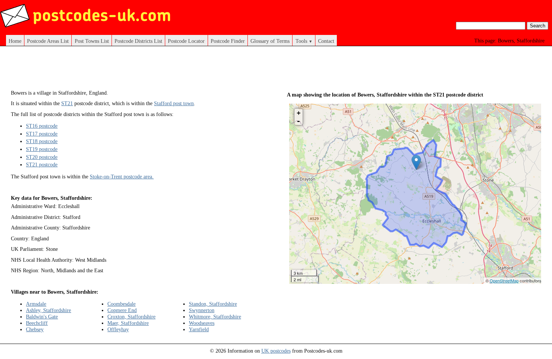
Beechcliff (37, 323)
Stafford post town (174, 103)
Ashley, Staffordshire (48, 310)
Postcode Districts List (138, 41)
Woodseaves (201, 323)
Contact (326, 41)
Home (15, 41)
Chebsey (35, 329)
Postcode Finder (228, 41)
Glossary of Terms (270, 41)
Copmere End (122, 310)
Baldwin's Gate (42, 317)
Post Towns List (92, 41)
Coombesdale (121, 304)
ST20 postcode (41, 157)
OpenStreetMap (504, 281)
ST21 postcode (41, 164)
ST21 (67, 103)
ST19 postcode (41, 149)
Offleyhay (118, 329)
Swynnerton (201, 310)
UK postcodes (276, 351)
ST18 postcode (41, 141)
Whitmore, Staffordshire (215, 317)
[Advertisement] (147, 70)
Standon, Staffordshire (213, 304)
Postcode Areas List (48, 41)
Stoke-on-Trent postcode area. (122, 176)
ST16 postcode (41, 126)
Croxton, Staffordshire (131, 317)
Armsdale (36, 304)
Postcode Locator (186, 41)
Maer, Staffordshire (128, 323)
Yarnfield (199, 329)
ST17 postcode (41, 134)
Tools (304, 41)
